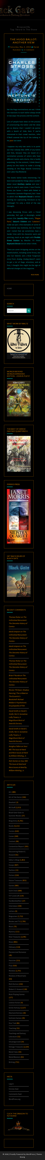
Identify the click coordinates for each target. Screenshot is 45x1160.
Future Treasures (15, 880)
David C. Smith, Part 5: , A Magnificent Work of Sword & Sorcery (18, 717)
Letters (12, 911)
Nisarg (22, 1157)
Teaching (12, 1028)
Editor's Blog (14, 860)
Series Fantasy (14, 1008)
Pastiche (12, 960)
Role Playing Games (17, 994)
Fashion (12, 870)
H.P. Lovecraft (14, 896)
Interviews (13, 906)
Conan (11, 836)
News (11, 942)
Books (11, 826)
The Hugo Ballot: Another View (23, 41)
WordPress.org (14, 1099)
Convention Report (16, 846)
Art (10, 792)
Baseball (12, 802)
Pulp (10, 965)
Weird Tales (13, 1052)
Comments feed (15, 1094)
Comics (12, 831)
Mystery (12, 931)
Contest (12, 841)
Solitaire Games (15, 1018)
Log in (11, 1084)
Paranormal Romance (17, 952)
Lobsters (36, 221)
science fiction (14, 1002)
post (11, 140)
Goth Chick (13, 890)
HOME (9, 288)
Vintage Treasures (16, 1047)
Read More (35, 274)
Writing (12, 1062)
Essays (11, 865)
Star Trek (12, 1023)
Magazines (13, 916)
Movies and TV (14, 921)
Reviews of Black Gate (17, 976)
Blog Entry (13, 821)
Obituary (12, 947)
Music (11, 926)
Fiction (11, 875)
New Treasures (14, 937)
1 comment (29, 50)
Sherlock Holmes (15, 1013)
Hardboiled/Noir (15, 901)
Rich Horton (13, 984)
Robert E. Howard (16, 989)
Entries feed (13, 1089)
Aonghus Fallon (15, 746)
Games (11, 885)
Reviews (12, 970)
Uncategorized (14, 1041)
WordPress (30, 1154)
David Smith (13, 711)
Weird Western (14, 1057)
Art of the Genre (15, 797)
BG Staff (12, 807)
